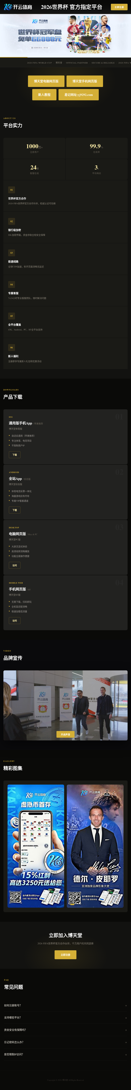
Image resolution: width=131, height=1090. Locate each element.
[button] (46, 904)
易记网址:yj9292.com (78, 94)
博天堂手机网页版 (84, 81)
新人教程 (44, 94)
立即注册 (119, 7)
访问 (14, 565)
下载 (14, 454)
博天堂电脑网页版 (46, 81)
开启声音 (65, 734)
